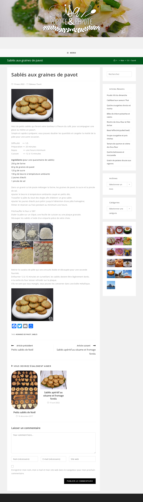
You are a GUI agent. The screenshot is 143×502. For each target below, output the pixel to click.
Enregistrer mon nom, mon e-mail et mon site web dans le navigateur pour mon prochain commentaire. (53, 472)
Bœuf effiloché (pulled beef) (118, 130)
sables (34, 334)
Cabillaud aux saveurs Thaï (118, 100)
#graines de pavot (23, 334)
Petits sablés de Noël (24, 412)
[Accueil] (114, 60)
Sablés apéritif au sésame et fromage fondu (53, 395)
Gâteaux (32, 84)
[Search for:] (119, 74)
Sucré (39, 84)
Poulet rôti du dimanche (117, 95)
